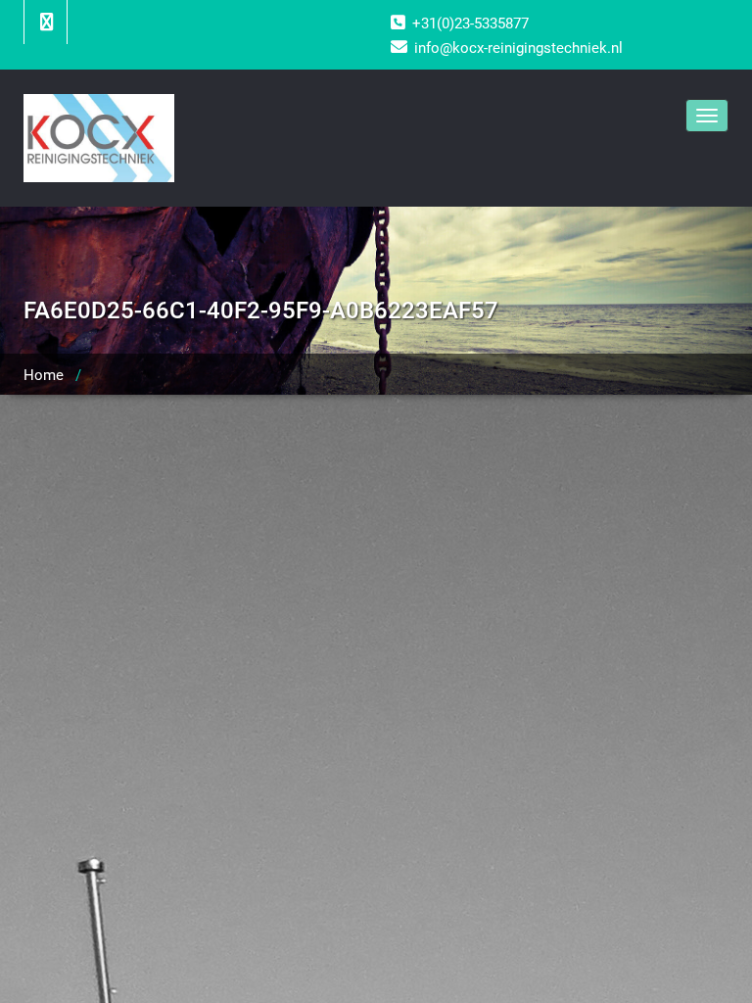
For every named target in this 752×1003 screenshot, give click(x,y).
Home (44, 375)
